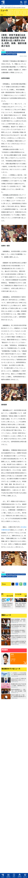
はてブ (24, 584)
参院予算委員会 (17, 52)
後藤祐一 (3, 54)
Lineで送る (21, 584)
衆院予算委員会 (9, 52)
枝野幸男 (23, 52)
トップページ (4, 6)
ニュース (11, 6)
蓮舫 (7, 54)
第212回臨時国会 (12, 54)
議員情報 (8, 877)
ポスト (13, 584)
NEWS (14, 877)
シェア (17, 584)
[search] (21, 2)
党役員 (2, 877)
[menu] (25, 2)
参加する (25, 877)
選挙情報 (19, 877)
